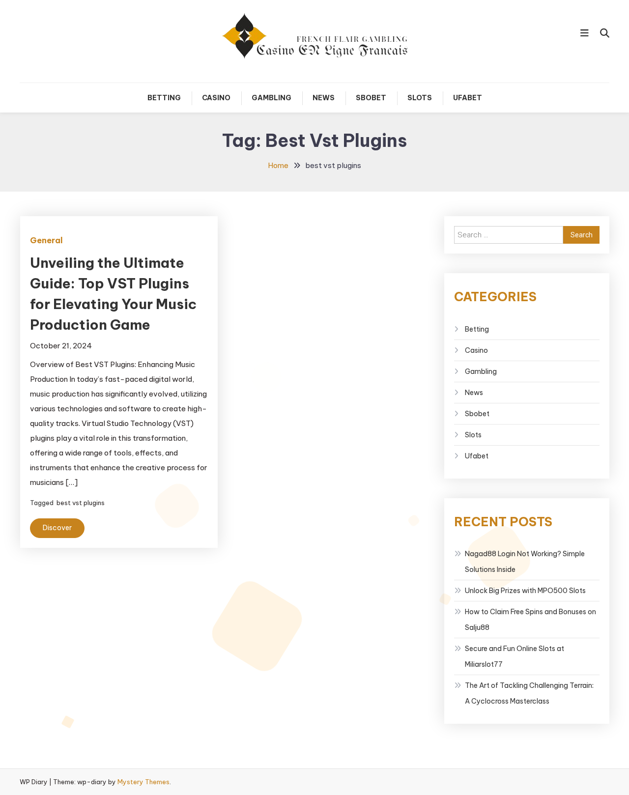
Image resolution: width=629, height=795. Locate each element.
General (46, 240)
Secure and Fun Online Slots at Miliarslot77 (514, 656)
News (324, 97)
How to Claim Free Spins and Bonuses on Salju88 (530, 619)
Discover (57, 527)
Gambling (271, 97)
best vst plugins (81, 503)
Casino (216, 97)
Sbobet (371, 97)
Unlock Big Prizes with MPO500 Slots (525, 590)
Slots (419, 97)
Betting (164, 97)
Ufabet (467, 97)
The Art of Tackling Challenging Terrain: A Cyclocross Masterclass (529, 693)
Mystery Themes (143, 782)
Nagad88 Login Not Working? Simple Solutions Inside (525, 561)
